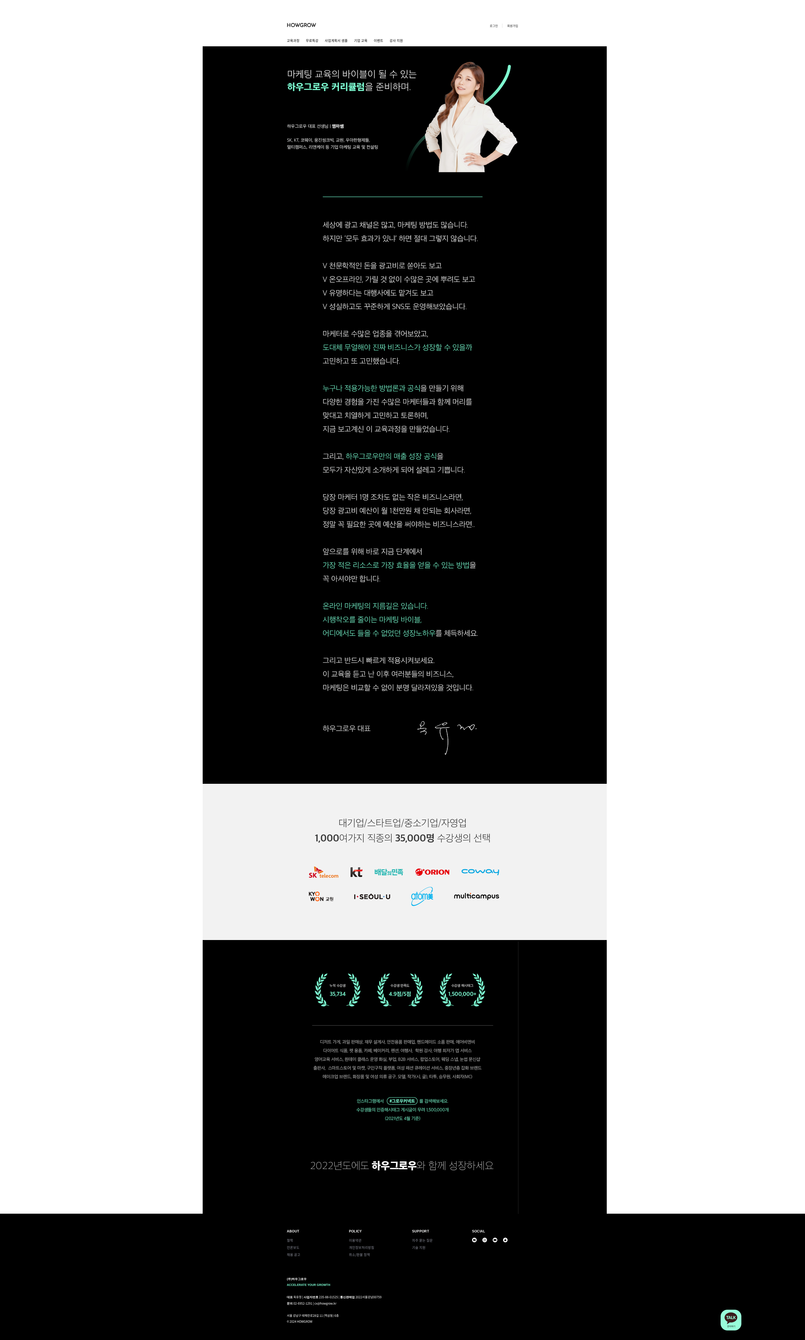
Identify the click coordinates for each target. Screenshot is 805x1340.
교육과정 (293, 40)
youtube (495, 1240)
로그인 (494, 26)
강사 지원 (396, 40)
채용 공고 (293, 1254)
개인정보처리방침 (361, 1247)
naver (474, 1240)
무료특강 (312, 40)
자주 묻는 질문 (422, 1240)
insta (484, 1240)
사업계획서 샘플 (336, 40)
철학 (290, 1240)
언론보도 (293, 1247)
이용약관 (355, 1240)
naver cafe (505, 1240)
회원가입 (512, 26)
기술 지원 (419, 1247)
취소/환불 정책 (359, 1254)
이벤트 (378, 40)
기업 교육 (360, 40)
